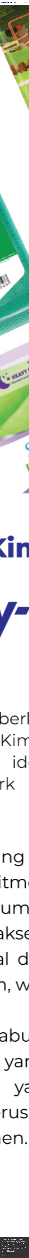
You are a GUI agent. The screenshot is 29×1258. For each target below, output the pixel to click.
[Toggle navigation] (26, 2)
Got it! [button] (5, 1255)
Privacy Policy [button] (11, 1251)
